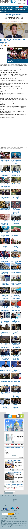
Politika (12, 7)
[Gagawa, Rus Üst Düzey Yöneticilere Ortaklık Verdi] (5, 153)
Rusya (25, 147)
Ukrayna (1, 148)
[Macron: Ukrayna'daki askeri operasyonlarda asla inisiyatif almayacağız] (16, 373)
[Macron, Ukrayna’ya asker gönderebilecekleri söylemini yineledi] (5, 337)
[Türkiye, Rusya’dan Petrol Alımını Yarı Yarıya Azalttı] (16, 214)
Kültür (2, 9)
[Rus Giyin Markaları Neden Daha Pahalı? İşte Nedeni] (5, 189)
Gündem (21, 7)
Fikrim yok (8, 453)
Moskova (16, 518)
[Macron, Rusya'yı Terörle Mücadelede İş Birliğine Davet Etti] (5, 361)
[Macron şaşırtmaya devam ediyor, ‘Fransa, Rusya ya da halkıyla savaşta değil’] (16, 337)
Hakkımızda (15, 500)
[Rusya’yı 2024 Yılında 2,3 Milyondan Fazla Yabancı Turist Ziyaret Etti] (16, 238)
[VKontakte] (1, 45)
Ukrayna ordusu (18, 148)
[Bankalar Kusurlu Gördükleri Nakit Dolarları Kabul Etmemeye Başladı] (16, 165)
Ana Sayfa (2, 7)
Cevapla (14, 455)
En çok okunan (14, 433)
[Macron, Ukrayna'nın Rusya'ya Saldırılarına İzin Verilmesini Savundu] (16, 324)
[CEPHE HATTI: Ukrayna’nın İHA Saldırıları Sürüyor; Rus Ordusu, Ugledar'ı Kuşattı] (16, 202)
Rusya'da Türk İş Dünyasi (14, 460)
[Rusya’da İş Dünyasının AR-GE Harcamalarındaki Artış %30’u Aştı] (16, 300)
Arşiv (14, 503)
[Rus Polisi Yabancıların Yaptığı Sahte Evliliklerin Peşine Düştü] (5, 214)
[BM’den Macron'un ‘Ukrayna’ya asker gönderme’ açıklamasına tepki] (5, 398)
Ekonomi (17, 7)
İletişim (14, 501)
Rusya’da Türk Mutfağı (14, 472)
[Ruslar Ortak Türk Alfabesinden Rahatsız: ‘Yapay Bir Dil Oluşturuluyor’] (16, 288)
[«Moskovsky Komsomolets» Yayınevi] (5, 508)
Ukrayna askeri (6, 148)
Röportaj (23, 9)
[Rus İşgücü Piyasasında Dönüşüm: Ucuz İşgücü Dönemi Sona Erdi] (16, 251)
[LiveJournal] (7, 45)
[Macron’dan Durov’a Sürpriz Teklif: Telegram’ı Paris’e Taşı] (16, 312)
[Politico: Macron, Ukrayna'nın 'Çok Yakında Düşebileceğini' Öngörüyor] (16, 361)
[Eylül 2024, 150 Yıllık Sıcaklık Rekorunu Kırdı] (16, 177)
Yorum (1, 11)
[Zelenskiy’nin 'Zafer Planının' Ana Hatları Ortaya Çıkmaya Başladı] (16, 275)
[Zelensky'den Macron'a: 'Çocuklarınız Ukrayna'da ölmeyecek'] (16, 386)
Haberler (8, 7)
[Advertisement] (14, 132)
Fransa (17, 147)
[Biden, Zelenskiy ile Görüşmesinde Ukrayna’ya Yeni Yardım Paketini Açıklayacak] (5, 165)
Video (3, 502)
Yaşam (19, 9)
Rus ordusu (21, 147)
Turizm (5, 9)
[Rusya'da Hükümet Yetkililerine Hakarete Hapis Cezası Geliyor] (5, 202)
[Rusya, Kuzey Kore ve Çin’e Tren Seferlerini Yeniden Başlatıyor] (5, 177)
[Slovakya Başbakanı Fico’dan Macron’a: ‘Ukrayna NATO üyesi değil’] (5, 349)
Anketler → (21, 457)
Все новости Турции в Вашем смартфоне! (9, 516)
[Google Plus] (8, 45)
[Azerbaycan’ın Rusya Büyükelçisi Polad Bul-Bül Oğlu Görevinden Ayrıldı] (16, 226)
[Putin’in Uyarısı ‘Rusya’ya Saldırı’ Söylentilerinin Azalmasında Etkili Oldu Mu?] (5, 300)
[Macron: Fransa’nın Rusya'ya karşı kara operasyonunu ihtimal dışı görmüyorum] (5, 373)
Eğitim (3, 500)
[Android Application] (22, 415)
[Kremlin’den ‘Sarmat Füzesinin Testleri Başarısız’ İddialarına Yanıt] (16, 263)
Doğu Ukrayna (5, 147)
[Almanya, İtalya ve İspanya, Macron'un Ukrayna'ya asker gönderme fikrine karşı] (5, 324)
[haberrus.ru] (8, 2)
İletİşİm (5, 11)
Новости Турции (4, 518)
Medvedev (12, 518)
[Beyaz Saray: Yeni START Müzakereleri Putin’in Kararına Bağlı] (16, 153)
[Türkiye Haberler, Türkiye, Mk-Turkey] (14, 508)
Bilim (13, 9)
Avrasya (10, 9)
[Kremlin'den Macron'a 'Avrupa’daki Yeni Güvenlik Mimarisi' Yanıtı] (5, 238)
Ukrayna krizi (12, 148)
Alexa (14, 527)
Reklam (14, 502)
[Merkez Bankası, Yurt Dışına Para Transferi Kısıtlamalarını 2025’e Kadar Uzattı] (5, 263)
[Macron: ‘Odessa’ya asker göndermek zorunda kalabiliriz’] (5, 386)
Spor (16, 9)
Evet (7, 452)
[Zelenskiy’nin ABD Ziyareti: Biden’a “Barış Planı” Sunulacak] (5, 288)
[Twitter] (2, 45)
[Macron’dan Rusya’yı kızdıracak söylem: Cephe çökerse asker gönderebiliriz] (16, 349)
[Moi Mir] (5, 45)
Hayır (7, 450)
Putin (8, 518)
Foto (3, 501)
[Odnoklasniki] (4, 45)
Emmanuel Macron (12, 147)
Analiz (25, 7)
